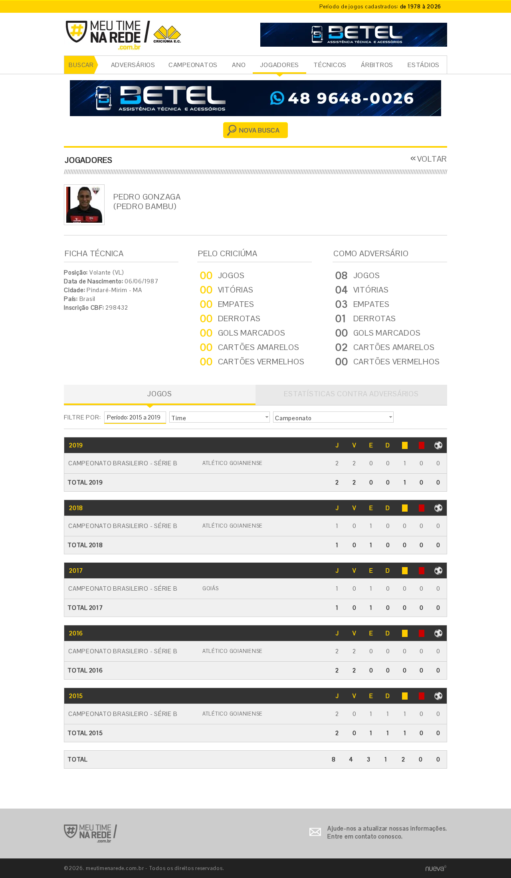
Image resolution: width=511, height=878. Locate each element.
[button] (219, 417)
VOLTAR (432, 159)
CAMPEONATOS (193, 65)
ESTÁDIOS (424, 65)
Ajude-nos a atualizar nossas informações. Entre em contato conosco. (387, 832)
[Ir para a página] (353, 34)
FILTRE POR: (82, 417)
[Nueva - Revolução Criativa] (436, 867)
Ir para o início (90, 833)
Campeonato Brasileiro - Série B (122, 463)
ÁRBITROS (377, 65)
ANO (239, 65)
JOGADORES (279, 65)
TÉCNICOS (330, 65)
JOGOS (159, 393)
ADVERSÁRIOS (133, 65)
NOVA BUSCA (259, 130)
